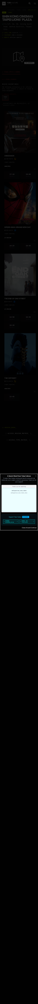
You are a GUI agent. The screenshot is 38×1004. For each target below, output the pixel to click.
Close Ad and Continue (29, 528)
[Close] (35, 476)
